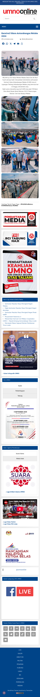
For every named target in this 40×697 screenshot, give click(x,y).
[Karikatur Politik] (20, 369)
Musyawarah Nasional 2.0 (13, 317)
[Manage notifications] (4, 692)
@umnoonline (21, 570)
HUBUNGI (20, 668)
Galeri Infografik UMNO (11, 373)
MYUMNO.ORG (32, 1)
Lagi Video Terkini (9, 522)
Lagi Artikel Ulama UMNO (15, 492)
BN (20, 675)
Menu (4, 27)
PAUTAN (20, 660)
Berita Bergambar (27, 39)
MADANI (20, 685)
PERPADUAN (20, 682)
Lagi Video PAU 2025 (10, 524)
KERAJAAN (20, 678)
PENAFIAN (20, 664)
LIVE (20, 650)
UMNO (20, 671)
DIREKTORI (20, 657)
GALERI (20, 653)
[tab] (20, 385)
